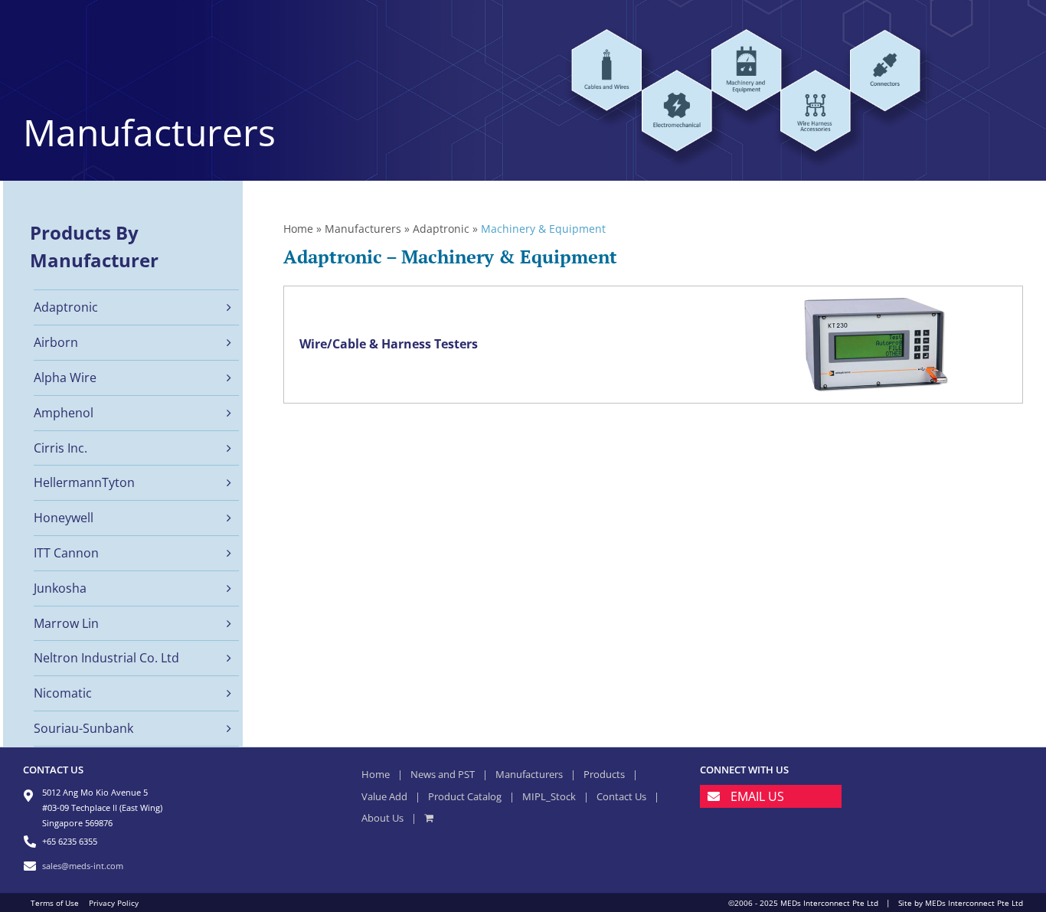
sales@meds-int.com (82, 865)
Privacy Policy (114, 902)
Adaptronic (441, 228)
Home (298, 228)
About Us (382, 818)
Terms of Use (55, 902)
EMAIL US (757, 796)
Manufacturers (363, 228)
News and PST (442, 774)
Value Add (384, 796)
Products (604, 774)
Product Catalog (465, 796)
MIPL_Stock (549, 796)
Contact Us (621, 796)
